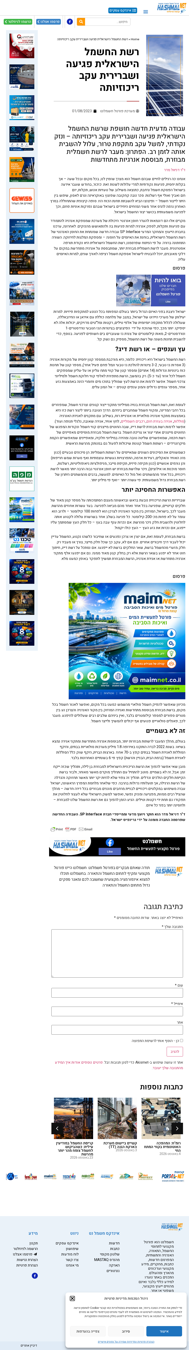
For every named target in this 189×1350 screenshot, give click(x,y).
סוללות (179, 421)
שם (179, 985)
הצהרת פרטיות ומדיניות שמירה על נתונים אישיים (126, 1342)
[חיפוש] (81, 22)
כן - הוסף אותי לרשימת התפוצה (156, 1041)
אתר (180, 1022)
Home (135, 39)
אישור (164, 1331)
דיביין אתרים (29, 1345)
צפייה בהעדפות (88, 1331)
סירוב (126, 1331)
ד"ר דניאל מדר (174, 170)
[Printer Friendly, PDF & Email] (71, 829)
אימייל (177, 1004)
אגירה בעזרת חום (159, 421)
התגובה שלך (172, 927)
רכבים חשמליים (133, 421)
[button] (72, 1298)
